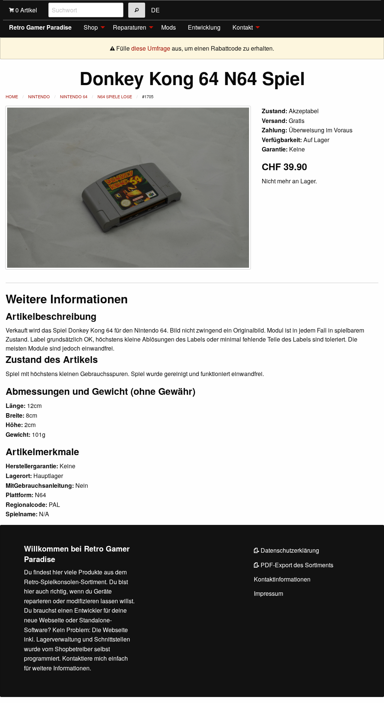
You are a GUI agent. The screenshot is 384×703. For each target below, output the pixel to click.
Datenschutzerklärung (289, 550)
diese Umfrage (150, 48)
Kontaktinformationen (282, 579)
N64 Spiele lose (115, 96)
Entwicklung (204, 27)
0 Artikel (25, 10)
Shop (91, 27)
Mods (168, 27)
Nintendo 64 (73, 96)
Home (12, 96)
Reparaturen (129, 27)
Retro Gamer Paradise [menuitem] (40, 27)
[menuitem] (92, 27)
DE (155, 10)
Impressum (268, 593)
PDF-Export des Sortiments (296, 565)
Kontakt (242, 27)
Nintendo (39, 96)
